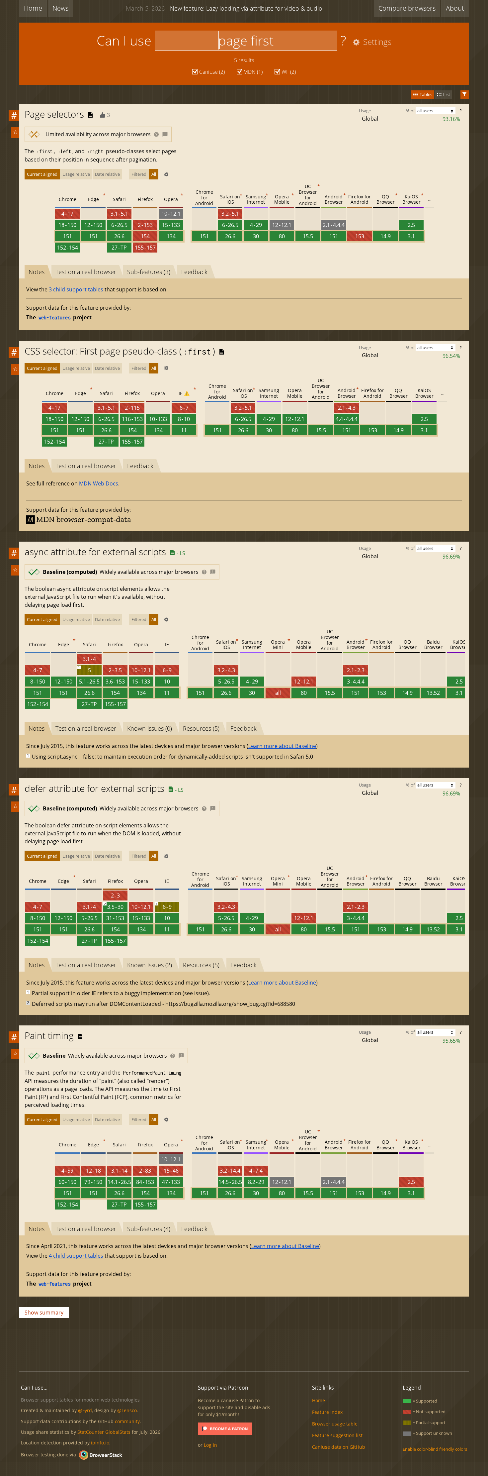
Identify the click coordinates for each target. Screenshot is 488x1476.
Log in (210, 1445)
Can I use (124, 40)
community (127, 1421)
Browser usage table (335, 1424)
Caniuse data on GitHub (338, 1447)
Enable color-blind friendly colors (435, 1449)
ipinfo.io (100, 1442)
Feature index (327, 1412)
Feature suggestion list (337, 1435)
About (455, 8)
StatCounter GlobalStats (103, 1432)
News (60, 8)
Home (33, 8)
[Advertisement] (244, 1344)
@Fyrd (85, 1410)
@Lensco (127, 1410)
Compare (407, 8)
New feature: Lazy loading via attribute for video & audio (224, 8)
